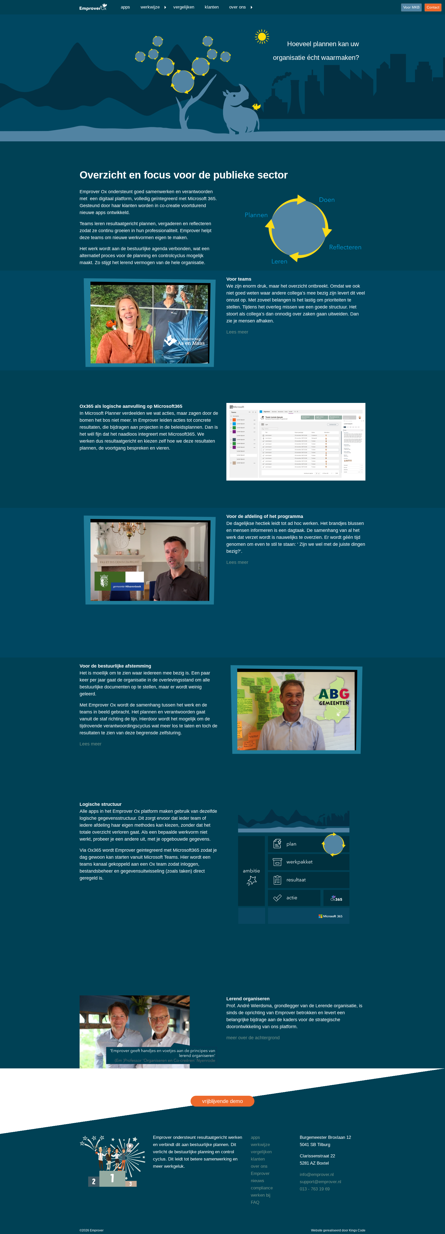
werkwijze (150, 7)
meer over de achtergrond (253, 1037)
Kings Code (357, 1230)
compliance (262, 1188)
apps (125, 7)
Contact (433, 7)
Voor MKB (411, 7)
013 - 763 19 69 (315, 1189)
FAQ (255, 1202)
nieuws (257, 1180)
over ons (237, 7)
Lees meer (237, 332)
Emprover (260, 1173)
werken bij (260, 1195)
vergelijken (183, 7)
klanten (212, 7)
